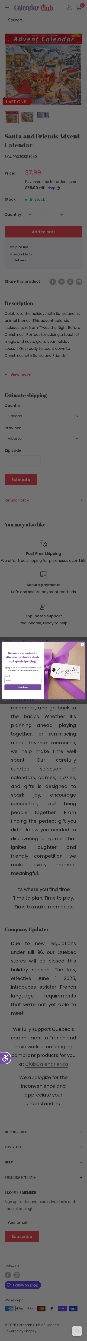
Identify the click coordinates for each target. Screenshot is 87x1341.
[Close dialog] (82, 644)
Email (7, 676)
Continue (22, 687)
